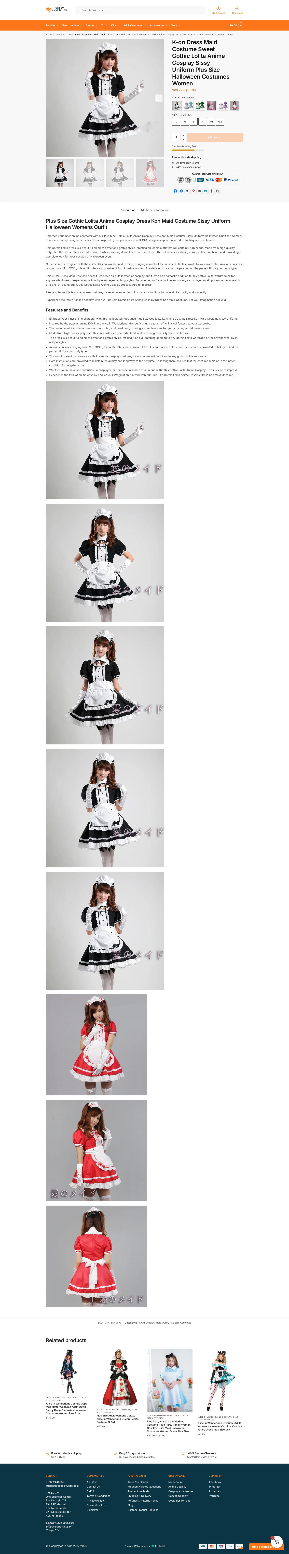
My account (175, 1482)
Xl (202, 121)
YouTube (214, 1495)
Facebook (215, 1482)
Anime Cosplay (177, 1486)
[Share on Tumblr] (212, 191)
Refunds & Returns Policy (143, 1500)
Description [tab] (127, 210)
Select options (68, 1442)
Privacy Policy (95, 1500)
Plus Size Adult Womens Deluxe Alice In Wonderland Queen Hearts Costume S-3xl (118, 1419)
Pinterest (214, 1486)
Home (49, 34)
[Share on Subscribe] (205, 191)
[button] (158, 98)
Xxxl (220, 121)
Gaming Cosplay (178, 1495)
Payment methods (138, 1491)
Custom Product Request (143, 1509)
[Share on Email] (199, 191)
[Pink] (212, 106)
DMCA (90, 1491)
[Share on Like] (175, 191)
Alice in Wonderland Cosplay (63, 1397)
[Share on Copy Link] (218, 191)
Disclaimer (93, 1509)
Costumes (60, 34)
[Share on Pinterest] (193, 191)
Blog (130, 1505)
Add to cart (215, 137)
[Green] (200, 106)
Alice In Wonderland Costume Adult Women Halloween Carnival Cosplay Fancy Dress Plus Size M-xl (220, 1426)
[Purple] (223, 106)
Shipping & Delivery (139, 1495)
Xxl (211, 121)
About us (92, 1482)
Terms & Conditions (98, 1495)
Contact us (93, 1486)
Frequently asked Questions (144, 1486)
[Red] (234, 106)
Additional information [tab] (154, 210)
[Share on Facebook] (181, 191)
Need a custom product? (266, 1546)
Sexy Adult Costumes (79, 34)
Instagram (215, 1491)
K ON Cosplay (146, 1322)
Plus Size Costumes (180, 1322)
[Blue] (189, 106)
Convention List (96, 1505)
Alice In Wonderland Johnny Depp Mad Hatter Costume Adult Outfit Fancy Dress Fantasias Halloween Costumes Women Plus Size (66, 1408)
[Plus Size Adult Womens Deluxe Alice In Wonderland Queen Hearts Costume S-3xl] (119, 1377)
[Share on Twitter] (187, 191)
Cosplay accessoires (180, 1491)
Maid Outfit (99, 34)
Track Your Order (138, 1482)
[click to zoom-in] (105, 98)
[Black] (177, 106)
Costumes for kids (179, 1500)
